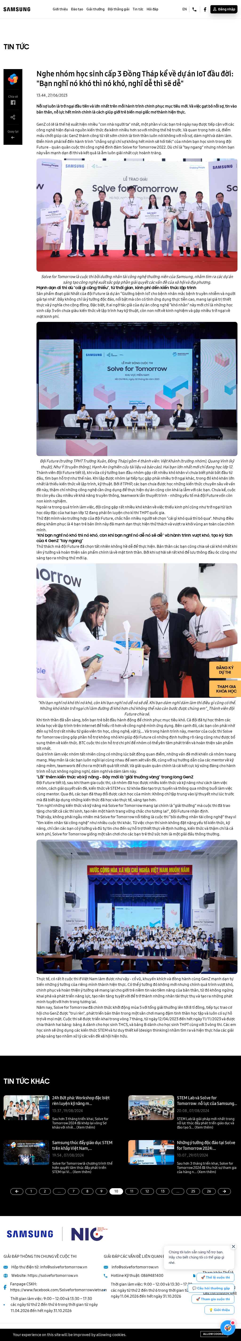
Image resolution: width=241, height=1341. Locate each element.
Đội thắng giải (118, 9)
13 (163, 1191)
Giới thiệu (60, 9)
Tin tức (138, 9)
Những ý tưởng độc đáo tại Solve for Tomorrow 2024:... (206, 1145)
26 (209, 1191)
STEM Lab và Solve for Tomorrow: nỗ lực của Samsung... (207, 1100)
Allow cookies (214, 1334)
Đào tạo (77, 9)
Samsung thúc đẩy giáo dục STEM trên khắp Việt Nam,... (82, 1145)
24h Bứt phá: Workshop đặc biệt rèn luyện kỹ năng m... (81, 1100)
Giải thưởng (95, 9)
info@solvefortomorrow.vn (63, 1267)
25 (193, 1191)
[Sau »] (224, 1191)
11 (131, 1191)
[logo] (17, 9)
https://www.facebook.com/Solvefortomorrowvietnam (58, 1289)
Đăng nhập (226, 9)
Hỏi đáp (152, 9)
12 (147, 1191)
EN (184, 9)
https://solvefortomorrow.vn (53, 1275)
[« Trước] (16, 1191)
